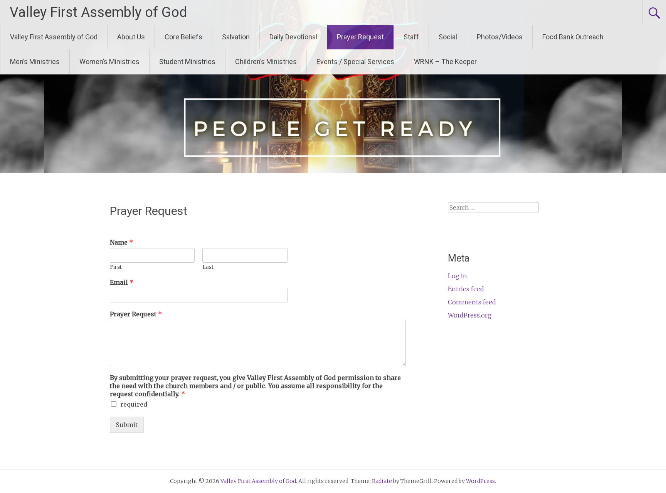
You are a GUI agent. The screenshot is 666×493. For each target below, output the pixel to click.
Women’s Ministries (109, 61)
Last (208, 267)
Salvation (236, 37)
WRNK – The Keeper (445, 61)
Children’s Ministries (266, 61)
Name (121, 242)
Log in (457, 276)
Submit (127, 425)
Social (448, 37)
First (116, 267)
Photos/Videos (500, 37)
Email (121, 282)
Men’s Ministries (35, 61)
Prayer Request (360, 37)
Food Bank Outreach (573, 37)
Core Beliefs (183, 37)
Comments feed (472, 302)
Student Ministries (187, 61)
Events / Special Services (355, 61)
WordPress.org (469, 315)
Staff (411, 37)
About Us (131, 37)
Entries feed (466, 289)
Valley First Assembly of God (98, 12)
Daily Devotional (293, 37)
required (133, 404)
